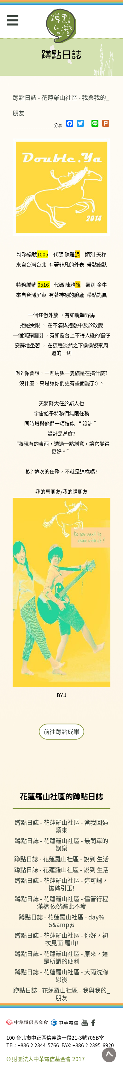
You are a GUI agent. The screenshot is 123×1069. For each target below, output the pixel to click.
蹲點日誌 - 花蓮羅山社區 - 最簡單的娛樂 (61, 844)
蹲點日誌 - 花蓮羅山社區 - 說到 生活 (61, 859)
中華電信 (64, 1022)
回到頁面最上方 (109, 1055)
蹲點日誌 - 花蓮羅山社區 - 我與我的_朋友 (61, 994)
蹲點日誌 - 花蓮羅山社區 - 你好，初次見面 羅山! (61, 939)
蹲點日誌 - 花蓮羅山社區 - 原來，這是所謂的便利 (61, 957)
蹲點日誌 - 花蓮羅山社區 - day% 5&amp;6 (61, 921)
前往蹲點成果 (61, 731)
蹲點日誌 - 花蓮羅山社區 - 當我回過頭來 (61, 826)
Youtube (84, 1022)
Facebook (94, 1022)
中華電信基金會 (27, 1022)
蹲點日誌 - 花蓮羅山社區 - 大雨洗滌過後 (61, 975)
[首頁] (61, 26)
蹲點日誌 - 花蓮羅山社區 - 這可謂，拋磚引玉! (61, 884)
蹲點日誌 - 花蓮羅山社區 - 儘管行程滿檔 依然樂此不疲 (61, 902)
